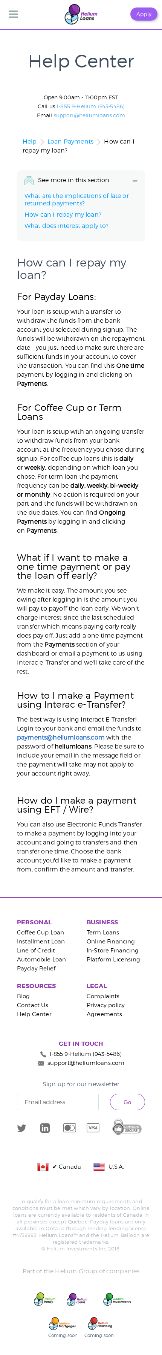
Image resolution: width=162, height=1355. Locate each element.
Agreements (104, 1014)
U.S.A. (114, 1166)
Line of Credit (36, 950)
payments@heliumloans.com (61, 737)
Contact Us (33, 1005)
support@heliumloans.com (89, 115)
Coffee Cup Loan (40, 932)
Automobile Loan (41, 959)
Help (30, 141)
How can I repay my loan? (62, 214)
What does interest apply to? (66, 225)
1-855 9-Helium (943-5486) (90, 106)
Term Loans (103, 932)
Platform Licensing (113, 959)
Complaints (103, 996)
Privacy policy (106, 1005)
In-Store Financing (113, 950)
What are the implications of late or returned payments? (76, 199)
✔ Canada (65, 1166)
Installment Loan (41, 941)
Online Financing (111, 941)
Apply (143, 14)
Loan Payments (70, 141)
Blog (23, 996)
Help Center (34, 1014)
